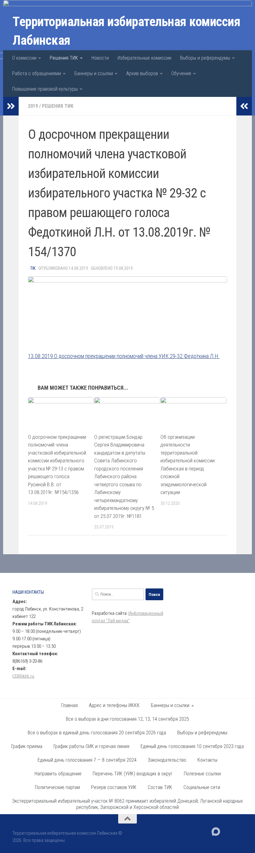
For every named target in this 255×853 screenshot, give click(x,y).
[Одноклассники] (238, 831)
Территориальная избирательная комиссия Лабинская (126, 31)
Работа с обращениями (36, 73)
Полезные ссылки (202, 774)
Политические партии (57, 787)
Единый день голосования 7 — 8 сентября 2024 (87, 760)
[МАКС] (215, 831)
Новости (100, 58)
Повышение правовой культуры (45, 89)
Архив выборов (142, 73)
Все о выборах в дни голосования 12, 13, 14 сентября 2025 (127, 719)
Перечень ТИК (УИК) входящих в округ (133, 774)
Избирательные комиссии (144, 58)
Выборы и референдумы (205, 58)
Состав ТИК (160, 787)
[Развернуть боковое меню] (11, 106)
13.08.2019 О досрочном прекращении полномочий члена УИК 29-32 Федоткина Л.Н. (124, 356)
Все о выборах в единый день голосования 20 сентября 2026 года (97, 733)
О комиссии (24, 58)
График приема (26, 746)
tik (32, 268)
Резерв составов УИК (114, 787)
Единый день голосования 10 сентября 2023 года (192, 746)
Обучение (181, 73)
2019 (33, 106)
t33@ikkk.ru (23, 676)
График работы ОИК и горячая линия (91, 746)
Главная (69, 705)
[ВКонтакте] (227, 831)
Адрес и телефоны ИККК (114, 705)
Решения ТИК (64, 58)
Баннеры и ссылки (93, 73)
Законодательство (167, 760)
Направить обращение (58, 774)
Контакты (207, 760)
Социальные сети (201, 787)
